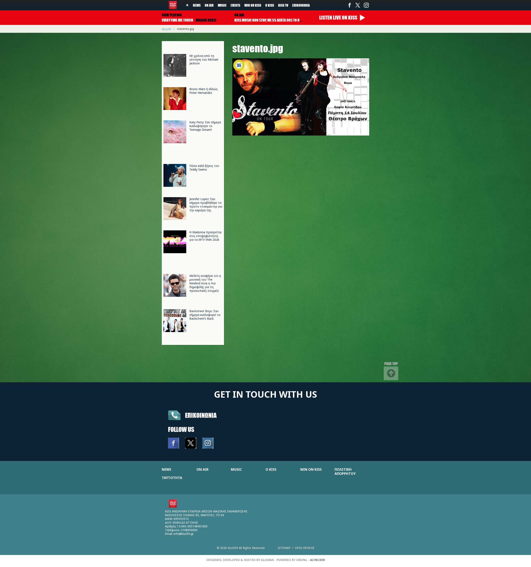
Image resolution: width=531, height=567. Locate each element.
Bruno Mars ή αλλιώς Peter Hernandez (203, 91)
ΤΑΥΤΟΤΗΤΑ (172, 477)
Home (187, 5)
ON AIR (202, 469)
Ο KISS (271, 469)
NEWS (166, 469)
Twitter (358, 5)
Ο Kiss (269, 5)
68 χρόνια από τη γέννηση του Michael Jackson (203, 59)
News (197, 5)
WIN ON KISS (311, 469)
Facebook (349, 5)
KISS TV (283, 5)
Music (222, 5)
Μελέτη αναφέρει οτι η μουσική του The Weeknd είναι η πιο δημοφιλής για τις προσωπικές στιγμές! (205, 283)
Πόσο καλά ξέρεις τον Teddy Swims (204, 167)
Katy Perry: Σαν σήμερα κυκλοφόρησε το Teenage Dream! (205, 126)
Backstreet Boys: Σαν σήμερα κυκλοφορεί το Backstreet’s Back (204, 314)
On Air (209, 5)
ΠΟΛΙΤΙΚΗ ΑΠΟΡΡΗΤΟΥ (345, 471)
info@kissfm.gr (184, 534)
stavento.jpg (185, 29)
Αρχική (166, 29)
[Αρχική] (173, 5)
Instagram (366, 5)
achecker (317, 560)
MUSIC (236, 469)
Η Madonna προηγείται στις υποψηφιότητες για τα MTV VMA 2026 (205, 236)
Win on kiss (252, 5)
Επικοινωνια (201, 415)
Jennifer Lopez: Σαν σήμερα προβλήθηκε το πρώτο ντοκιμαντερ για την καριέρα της (205, 204)
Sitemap (284, 548)
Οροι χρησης (304, 548)
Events (235, 5)
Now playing (172, 15)
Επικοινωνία (301, 5)
